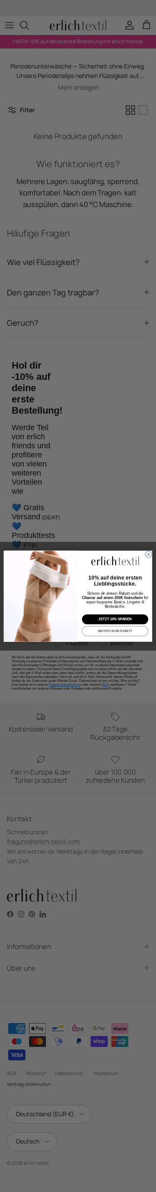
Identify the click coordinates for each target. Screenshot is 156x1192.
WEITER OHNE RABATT (115, 630)
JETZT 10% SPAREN (115, 619)
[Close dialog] (148, 554)
